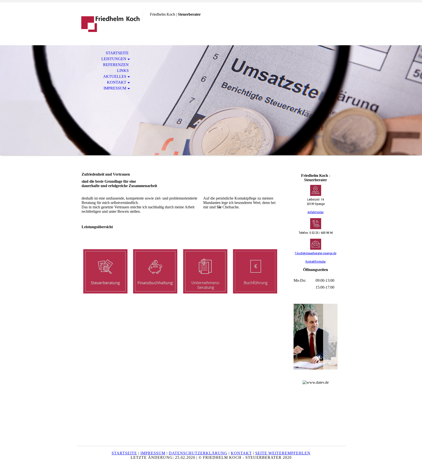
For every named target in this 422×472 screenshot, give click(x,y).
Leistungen (113, 59)
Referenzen (116, 65)
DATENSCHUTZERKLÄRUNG (198, 453)
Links (123, 70)
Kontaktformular (316, 261)
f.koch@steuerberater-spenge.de (315, 253)
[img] (110, 24)
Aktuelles (114, 76)
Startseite (117, 53)
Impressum (115, 88)
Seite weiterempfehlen (282, 453)
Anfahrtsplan (315, 212)
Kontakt (116, 82)
